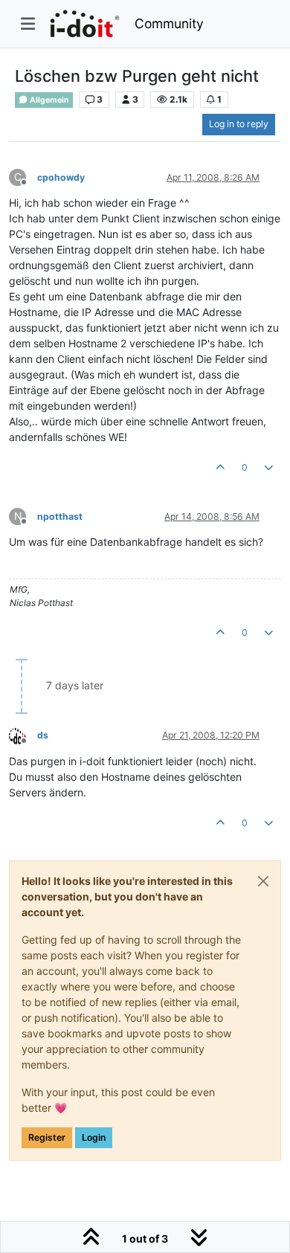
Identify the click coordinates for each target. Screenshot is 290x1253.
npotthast (60, 516)
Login (94, 1137)
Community (169, 23)
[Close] (263, 881)
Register (46, 1137)
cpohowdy (61, 177)
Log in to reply (238, 123)
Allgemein (48, 100)
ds (42, 735)
